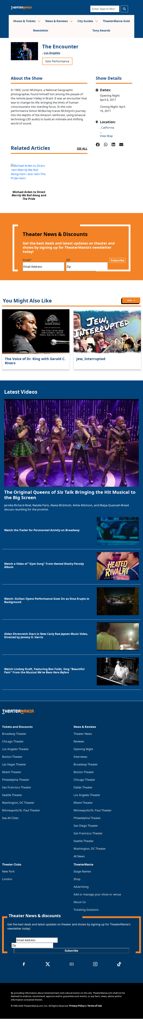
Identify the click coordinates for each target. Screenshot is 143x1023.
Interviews (80, 757)
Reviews (79, 741)
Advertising (81, 887)
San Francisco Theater (16, 787)
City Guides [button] (85, 21)
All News (79, 856)
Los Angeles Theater (15, 749)
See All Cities (10, 818)
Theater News (83, 734)
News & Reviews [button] (57, 21)
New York (8, 871)
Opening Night (83, 749)
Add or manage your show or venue (97, 894)
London (7, 879)
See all (82, 149)
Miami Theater (11, 772)
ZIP (68, 260)
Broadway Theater (14, 734)
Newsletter (40, 30)
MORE (129, 300)
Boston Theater (12, 757)
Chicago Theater (13, 741)
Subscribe (117, 260)
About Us (80, 902)
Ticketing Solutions (86, 910)
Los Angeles (52, 53)
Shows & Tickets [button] (24, 21)
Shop (77, 879)
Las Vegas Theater (14, 764)
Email (27, 260)
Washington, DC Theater (18, 803)
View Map (106, 136)
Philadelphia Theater (15, 780)
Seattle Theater (12, 795)
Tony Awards (101, 30)
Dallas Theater (83, 787)
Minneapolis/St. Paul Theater (21, 810)
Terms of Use (94, 1005)
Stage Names (82, 871)
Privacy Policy (77, 1005)
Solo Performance (57, 61)
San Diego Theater (86, 826)
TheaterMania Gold (116, 21)
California (107, 127)
